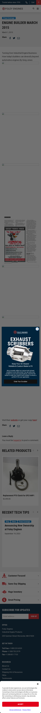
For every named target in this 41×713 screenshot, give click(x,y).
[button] (38, 684)
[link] (20, 349)
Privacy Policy (26, 710)
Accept (20, 704)
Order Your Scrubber (20, 381)
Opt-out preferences (15, 710)
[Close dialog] (37, 328)
